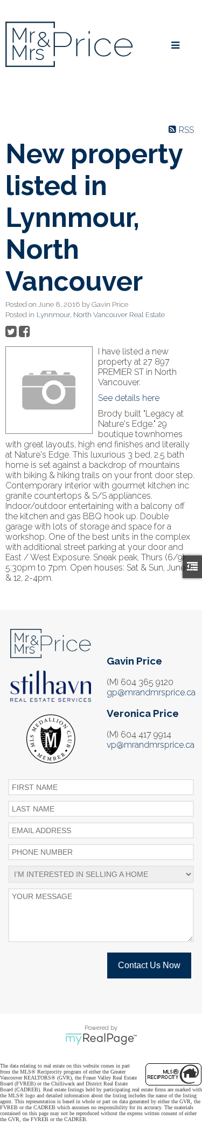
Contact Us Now (149, 965)
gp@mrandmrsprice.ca (151, 692)
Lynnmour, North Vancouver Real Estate (101, 314)
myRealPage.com (101, 1039)
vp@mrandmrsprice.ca (150, 745)
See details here (128, 398)
